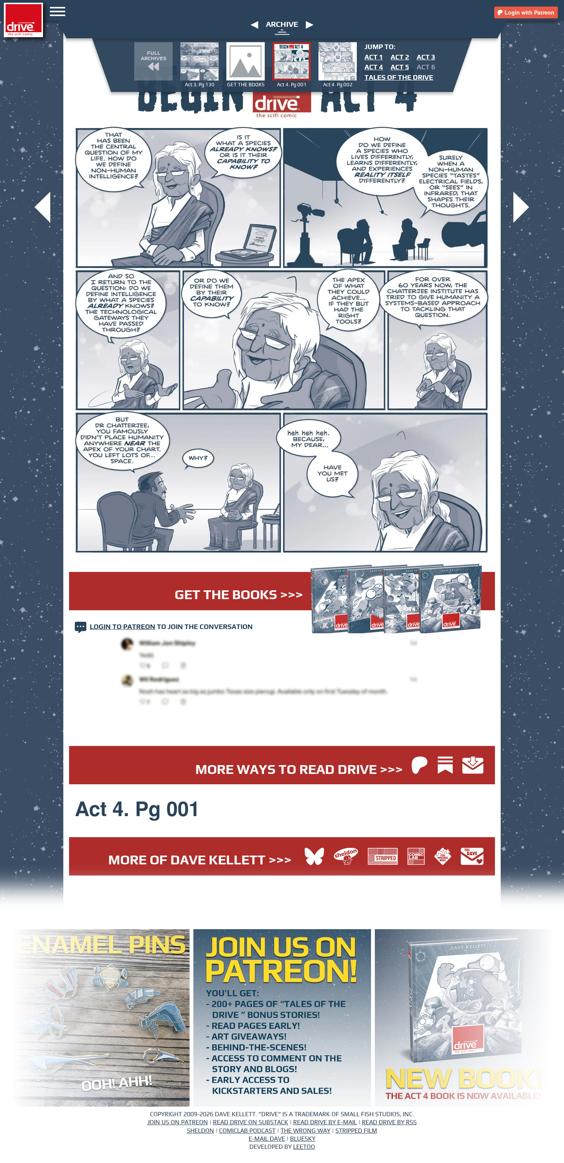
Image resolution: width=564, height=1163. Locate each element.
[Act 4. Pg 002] (521, 206)
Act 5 (400, 67)
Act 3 (426, 57)
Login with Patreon (528, 12)
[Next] (309, 24)
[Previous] (254, 24)
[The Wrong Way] (444, 857)
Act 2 (400, 57)
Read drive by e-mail (325, 1122)
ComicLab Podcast (247, 1131)
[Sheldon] (348, 857)
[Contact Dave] (472, 857)
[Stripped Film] (385, 857)
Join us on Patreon (177, 1122)
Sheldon (200, 1131)
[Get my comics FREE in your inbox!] (472, 766)
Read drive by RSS (389, 1122)
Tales (398, 77)
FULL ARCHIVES (153, 56)
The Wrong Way (305, 1131)
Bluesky (302, 1139)
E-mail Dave (267, 1139)
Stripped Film (356, 1131)
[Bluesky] (314, 857)
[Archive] (282, 31)
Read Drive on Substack (250, 1122)
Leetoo (304, 1147)
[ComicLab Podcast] (418, 857)
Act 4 (373, 67)
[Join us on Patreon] (419, 766)
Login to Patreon (122, 627)
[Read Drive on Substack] (447, 766)
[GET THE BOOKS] (42, 206)
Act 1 (373, 57)
